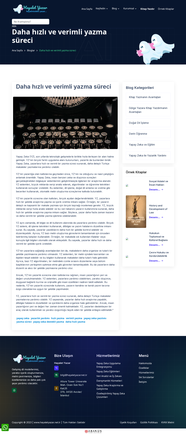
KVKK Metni (167, 422)
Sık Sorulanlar (146, 377)
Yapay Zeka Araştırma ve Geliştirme (109, 387)
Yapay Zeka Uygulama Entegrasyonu (108, 365)
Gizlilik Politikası (149, 422)
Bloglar (31, 50)
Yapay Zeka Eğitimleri (108, 371)
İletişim (143, 381)
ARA (14, 26)
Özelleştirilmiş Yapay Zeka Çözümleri (110, 395)
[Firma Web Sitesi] (93, 431)
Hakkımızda (145, 363)
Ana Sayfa (17, 50)
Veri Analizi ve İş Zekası (109, 376)
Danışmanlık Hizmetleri (109, 380)
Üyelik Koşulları (128, 422)
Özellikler (144, 368)
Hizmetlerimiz (146, 372)
